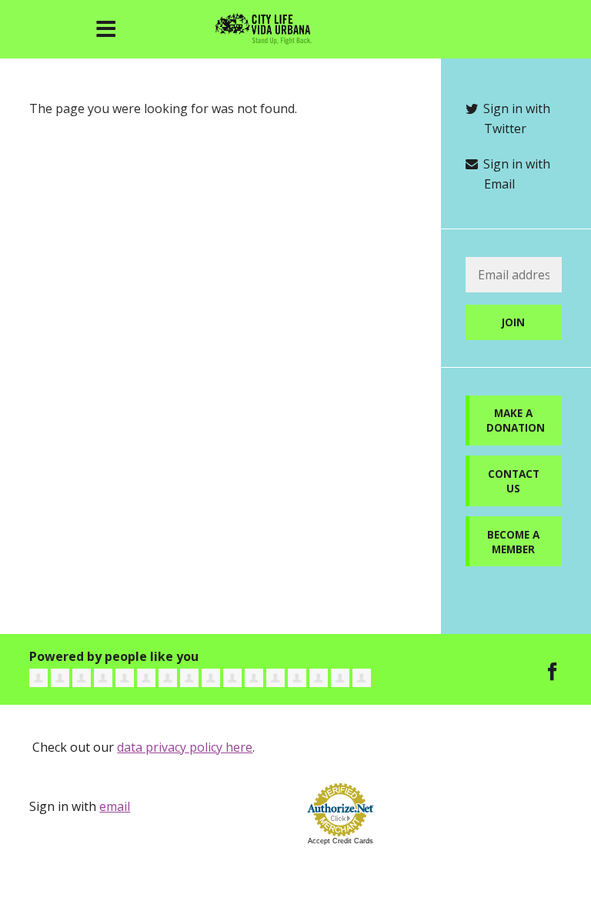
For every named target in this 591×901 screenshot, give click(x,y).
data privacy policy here (184, 747)
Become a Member (513, 541)
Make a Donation (515, 420)
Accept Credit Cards (340, 841)
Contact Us (513, 481)
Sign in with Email (515, 173)
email (114, 806)
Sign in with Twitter (515, 118)
